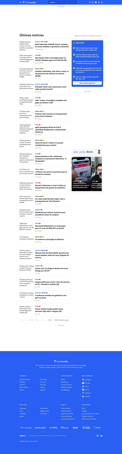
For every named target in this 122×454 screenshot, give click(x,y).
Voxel (21, 411)
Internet (22, 385)
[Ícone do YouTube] (96, 2)
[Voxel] (53, 427)
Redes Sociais (24, 387)
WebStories (64, 382)
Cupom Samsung (66, 416)
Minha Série (44, 408)
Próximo (61, 320)
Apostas (42, 390)
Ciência (22, 390)
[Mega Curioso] (65, 427)
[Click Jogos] (86, 427)
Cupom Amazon (66, 411)
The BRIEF (23, 414)
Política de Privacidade (89, 419)
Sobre (83, 408)
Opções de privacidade (28, 441)
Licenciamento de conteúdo (90, 414)
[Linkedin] (101, 436)
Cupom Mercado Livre (68, 419)
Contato (84, 411)
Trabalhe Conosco (87, 416)
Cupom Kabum (65, 408)
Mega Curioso (44, 411)
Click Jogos (43, 414)
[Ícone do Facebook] (89, 2)
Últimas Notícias (25, 379)
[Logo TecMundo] (29, 2)
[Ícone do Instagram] (92, 2)
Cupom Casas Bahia (67, 414)
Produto (42, 382)
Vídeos (63, 379)
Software (22, 382)
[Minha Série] (40, 427)
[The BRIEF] (75, 427)
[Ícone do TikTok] (99, 2)
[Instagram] (98, 436)
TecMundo (23, 408)
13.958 (50, 320)
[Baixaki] (97, 427)
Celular (42, 387)
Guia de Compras (66, 385)
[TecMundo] (26, 427)
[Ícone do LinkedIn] (101, 2)
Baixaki (22, 416)
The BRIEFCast (65, 390)
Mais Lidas (43, 379)
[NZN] (23, 436)
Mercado (43, 385)
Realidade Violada (66, 387)
